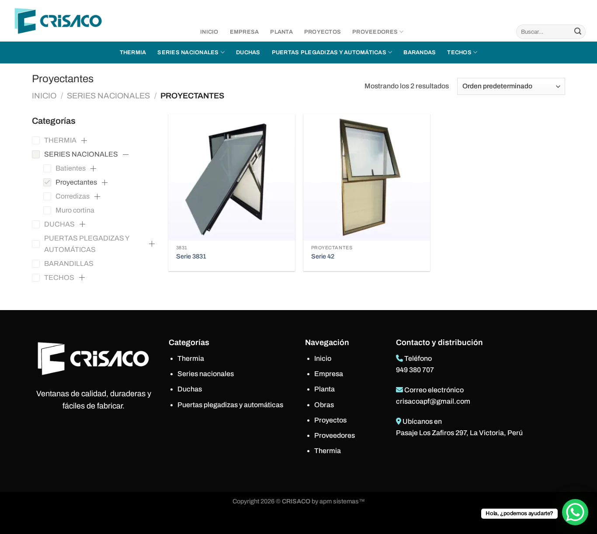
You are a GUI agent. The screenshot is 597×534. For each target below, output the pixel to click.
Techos (459, 52)
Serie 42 (322, 256)
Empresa (244, 32)
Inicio (209, 32)
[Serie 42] (366, 177)
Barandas (419, 52)
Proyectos (322, 32)
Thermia (133, 52)
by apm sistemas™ (337, 501)
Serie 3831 (191, 256)
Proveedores (375, 32)
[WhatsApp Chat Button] (575, 512)
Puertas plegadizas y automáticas (329, 52)
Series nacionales (188, 52)
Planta (281, 32)
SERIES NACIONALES (108, 95)
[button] (84, 140)
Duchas (248, 52)
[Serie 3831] (231, 177)
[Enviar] (577, 31)
